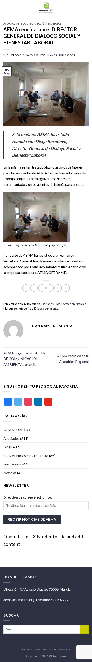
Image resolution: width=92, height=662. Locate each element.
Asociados (11, 23)
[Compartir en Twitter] (42, 288)
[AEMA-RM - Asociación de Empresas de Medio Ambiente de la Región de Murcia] (46, 8)
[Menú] (86, 7)
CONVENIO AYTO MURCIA (25, 455)
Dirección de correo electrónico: (27, 497)
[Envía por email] (50, 288)
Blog (25, 23)
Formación (38, 23)
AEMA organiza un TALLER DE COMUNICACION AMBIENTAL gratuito (24, 358)
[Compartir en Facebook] (34, 288)
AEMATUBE (13, 429)
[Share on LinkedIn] (66, 288)
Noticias (54, 23)
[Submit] (84, 629)
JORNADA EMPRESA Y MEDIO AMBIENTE (46, 649)
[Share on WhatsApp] (25, 288)
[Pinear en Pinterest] (58, 288)
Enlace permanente (46, 308)
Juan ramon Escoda (61, 55)
